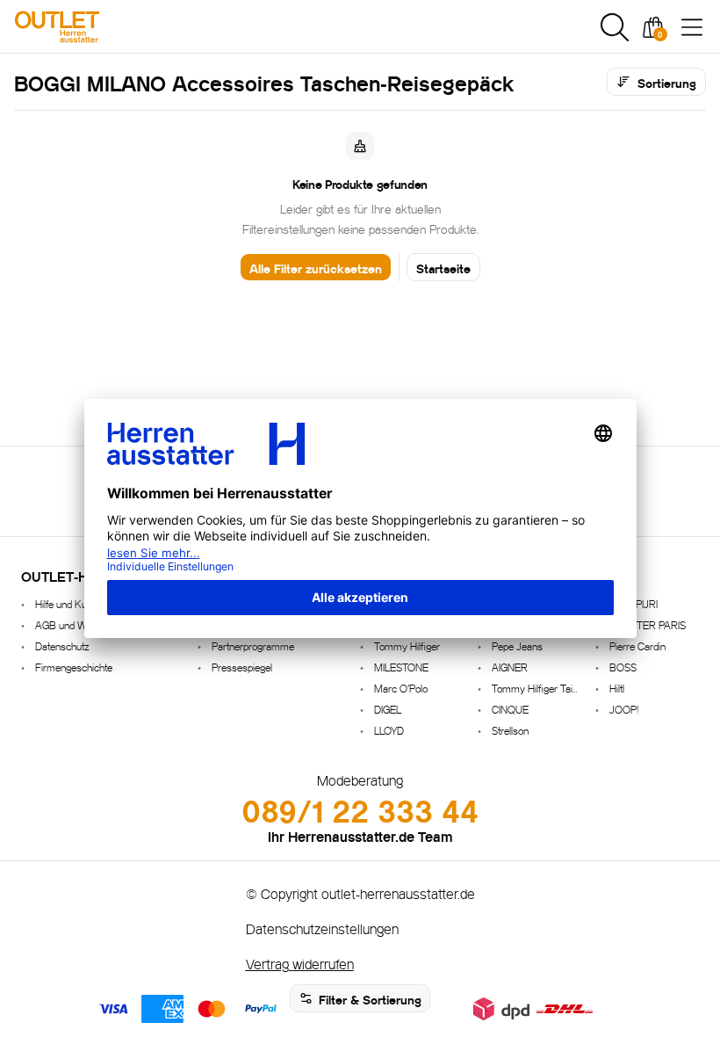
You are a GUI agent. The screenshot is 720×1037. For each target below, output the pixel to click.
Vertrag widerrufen (300, 962)
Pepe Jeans (517, 645)
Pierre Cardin (637, 645)
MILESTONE (401, 666)
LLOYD (389, 730)
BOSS (623, 666)
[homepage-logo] (107, 27)
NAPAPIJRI (633, 603)
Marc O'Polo (401, 688)
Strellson (510, 730)
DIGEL (387, 709)
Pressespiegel (242, 666)
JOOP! (623, 709)
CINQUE (510, 709)
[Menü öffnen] (692, 27)
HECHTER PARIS (647, 624)
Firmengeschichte (73, 666)
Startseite (443, 267)
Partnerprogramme (253, 645)
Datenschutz (62, 645)
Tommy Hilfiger (407, 645)
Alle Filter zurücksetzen (315, 267)
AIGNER (510, 666)
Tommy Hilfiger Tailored (536, 688)
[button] (615, 27)
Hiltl (616, 688)
